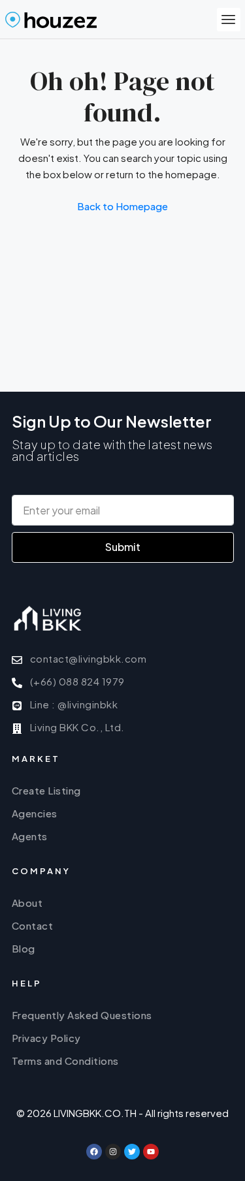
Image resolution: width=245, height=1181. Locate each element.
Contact (33, 925)
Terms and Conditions (65, 1060)
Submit (122, 547)
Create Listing (46, 790)
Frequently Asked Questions (82, 1015)
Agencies (34, 813)
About (27, 902)
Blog (23, 948)
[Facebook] (94, 1151)
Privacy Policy (46, 1037)
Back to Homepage (122, 206)
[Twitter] (132, 1151)
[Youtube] (151, 1151)
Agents (30, 836)
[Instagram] (113, 1151)
